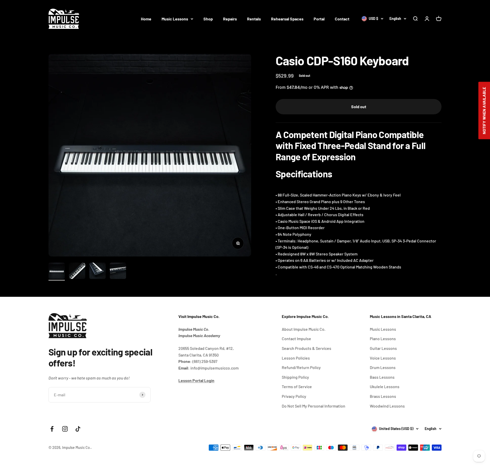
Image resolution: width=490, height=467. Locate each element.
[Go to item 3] (97, 271)
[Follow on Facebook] (51, 428)
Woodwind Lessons (387, 405)
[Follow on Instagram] (65, 428)
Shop (208, 18)
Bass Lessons (382, 377)
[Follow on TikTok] (78, 428)
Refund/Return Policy (301, 367)
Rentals (254, 18)
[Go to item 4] (118, 271)
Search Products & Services (306, 348)
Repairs (230, 18)
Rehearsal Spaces (287, 18)
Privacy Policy (294, 396)
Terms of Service (297, 386)
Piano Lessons (383, 338)
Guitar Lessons (383, 348)
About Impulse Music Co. (303, 329)
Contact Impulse (296, 338)
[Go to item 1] (56, 271)
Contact (342, 18)
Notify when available (484, 110)
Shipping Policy (295, 377)
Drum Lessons (383, 367)
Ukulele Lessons (384, 386)
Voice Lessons (383, 357)
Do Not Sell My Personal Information (313, 405)
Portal (319, 18)
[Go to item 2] (77, 271)
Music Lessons (175, 18)
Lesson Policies (296, 357)
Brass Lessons (383, 396)
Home (146, 18)
